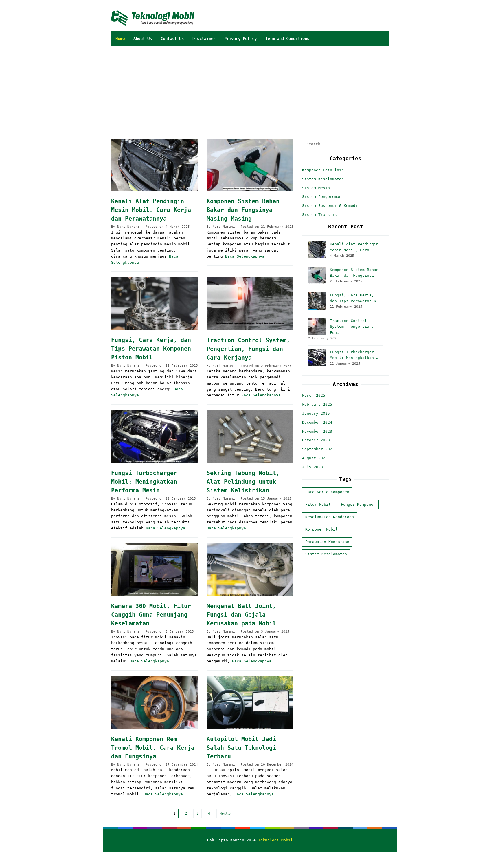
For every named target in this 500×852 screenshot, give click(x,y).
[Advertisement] (277, 89)
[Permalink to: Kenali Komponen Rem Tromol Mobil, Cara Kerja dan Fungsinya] (154, 702)
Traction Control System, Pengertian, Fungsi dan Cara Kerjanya (248, 349)
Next (224, 813)
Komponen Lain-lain (323, 170)
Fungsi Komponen (358, 504)
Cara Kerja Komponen (327, 492)
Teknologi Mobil (275, 840)
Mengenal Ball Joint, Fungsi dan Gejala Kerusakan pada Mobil (241, 614)
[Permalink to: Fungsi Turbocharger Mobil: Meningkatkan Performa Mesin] (154, 436)
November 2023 (317, 431)
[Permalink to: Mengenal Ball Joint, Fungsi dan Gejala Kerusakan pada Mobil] (250, 569)
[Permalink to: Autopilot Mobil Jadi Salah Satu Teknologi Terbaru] (250, 702)
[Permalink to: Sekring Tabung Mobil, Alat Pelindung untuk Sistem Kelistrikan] (250, 436)
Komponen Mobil (321, 529)
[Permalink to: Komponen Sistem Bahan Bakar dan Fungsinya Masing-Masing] (250, 165)
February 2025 (317, 404)
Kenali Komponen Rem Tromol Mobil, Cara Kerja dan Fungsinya (152, 748)
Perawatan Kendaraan (327, 541)
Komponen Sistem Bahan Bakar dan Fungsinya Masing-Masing (243, 210)
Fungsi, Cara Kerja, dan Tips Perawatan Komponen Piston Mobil (151, 348)
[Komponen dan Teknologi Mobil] (152, 17)
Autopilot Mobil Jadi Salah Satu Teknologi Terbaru (241, 748)
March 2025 (313, 395)
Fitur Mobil (318, 504)
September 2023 (318, 449)
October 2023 (316, 440)
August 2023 (315, 458)
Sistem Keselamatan (323, 178)
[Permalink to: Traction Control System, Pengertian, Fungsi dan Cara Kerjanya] (250, 303)
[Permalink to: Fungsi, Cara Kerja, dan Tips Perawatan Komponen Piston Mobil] (154, 303)
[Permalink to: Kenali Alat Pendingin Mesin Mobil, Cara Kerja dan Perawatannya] (154, 165)
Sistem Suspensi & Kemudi (330, 205)
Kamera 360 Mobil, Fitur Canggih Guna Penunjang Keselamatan (151, 614)
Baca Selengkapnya (244, 256)
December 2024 (317, 422)
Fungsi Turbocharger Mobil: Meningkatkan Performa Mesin (144, 481)
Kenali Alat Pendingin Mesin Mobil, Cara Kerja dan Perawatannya (151, 210)
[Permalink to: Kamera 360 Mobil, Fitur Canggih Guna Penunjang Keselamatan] (154, 569)
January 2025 (316, 413)
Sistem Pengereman (321, 196)
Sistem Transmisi (320, 214)
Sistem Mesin (316, 187)
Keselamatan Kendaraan (329, 517)
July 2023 (312, 467)
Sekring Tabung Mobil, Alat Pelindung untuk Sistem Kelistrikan (243, 481)
